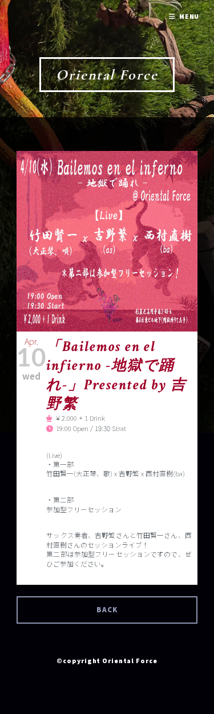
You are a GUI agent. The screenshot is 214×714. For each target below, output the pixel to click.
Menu (189, 16)
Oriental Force (107, 74)
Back (107, 610)
